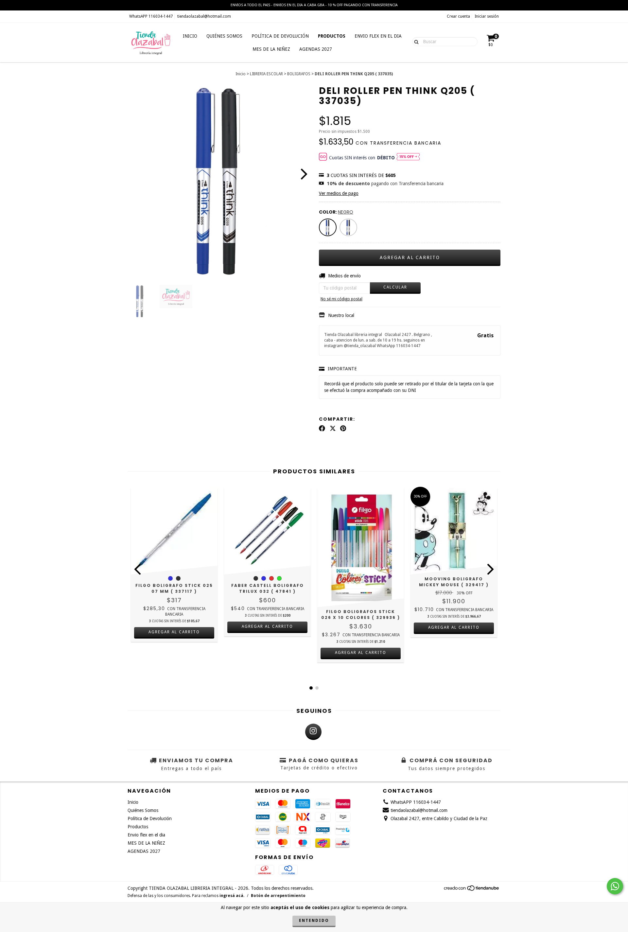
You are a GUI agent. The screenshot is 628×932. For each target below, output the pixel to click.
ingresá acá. (231, 895)
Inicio (190, 36)
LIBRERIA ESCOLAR (266, 74)
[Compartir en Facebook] (322, 428)
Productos (331, 36)
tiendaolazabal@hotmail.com (204, 16)
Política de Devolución (280, 36)
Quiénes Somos (224, 36)
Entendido (314, 920)
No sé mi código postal (341, 299)
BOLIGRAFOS (298, 74)
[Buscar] (415, 41)
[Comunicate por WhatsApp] (615, 886)
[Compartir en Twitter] (333, 428)
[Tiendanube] (471, 890)
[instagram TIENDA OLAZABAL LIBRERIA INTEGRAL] (313, 732)
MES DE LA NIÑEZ (271, 49)
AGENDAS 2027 (315, 49)
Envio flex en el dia (378, 36)
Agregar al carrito (174, 632)
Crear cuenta (458, 16)
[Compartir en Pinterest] (343, 428)
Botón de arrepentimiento (278, 895)
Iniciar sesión (487, 16)
